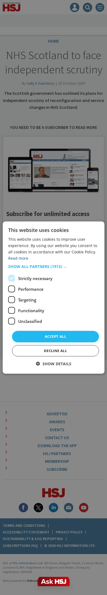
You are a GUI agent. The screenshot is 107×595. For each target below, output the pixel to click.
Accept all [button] (55, 336)
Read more (18, 258)
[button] (53, 266)
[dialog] (54, 297)
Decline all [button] (55, 350)
